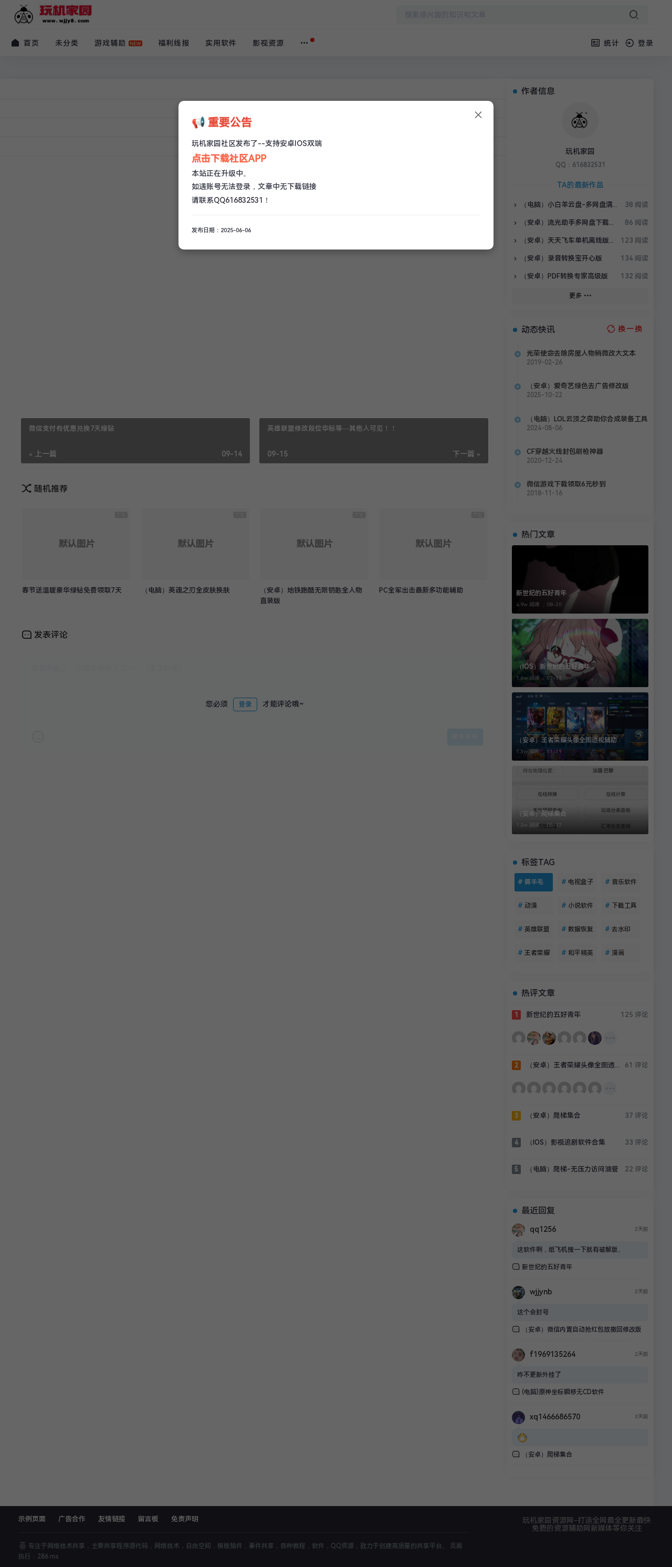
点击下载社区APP (229, 158)
